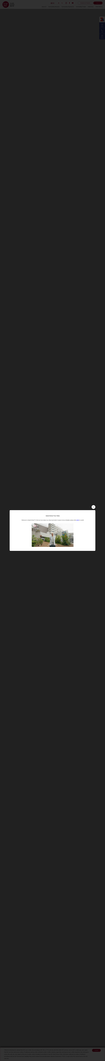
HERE (77, 520)
